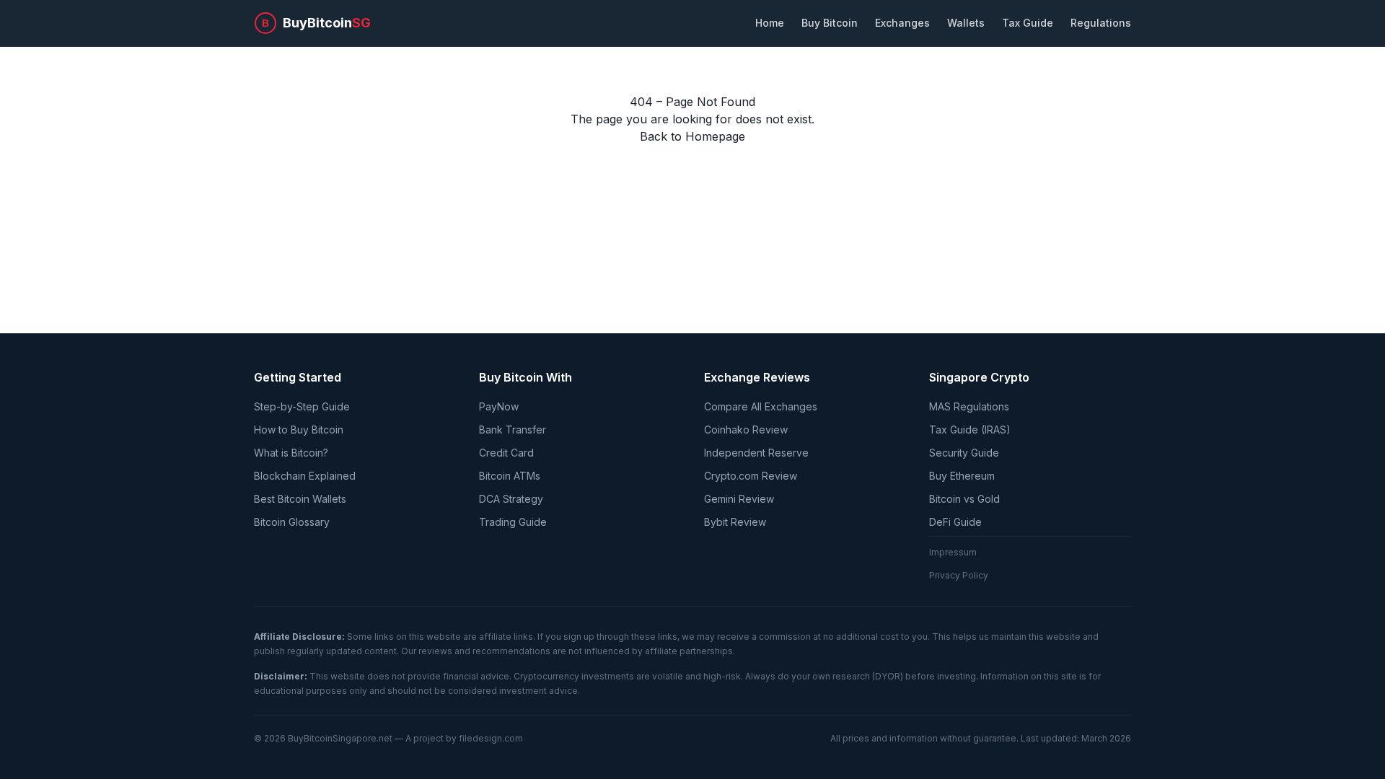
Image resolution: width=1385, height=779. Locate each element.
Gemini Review (739, 499)
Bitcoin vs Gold (964, 499)
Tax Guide (1027, 23)
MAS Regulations (969, 406)
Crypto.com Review (750, 476)
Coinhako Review (746, 429)
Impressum (953, 552)
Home (769, 23)
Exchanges (902, 23)
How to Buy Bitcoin (298, 429)
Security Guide (964, 452)
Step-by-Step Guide (302, 406)
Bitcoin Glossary (292, 522)
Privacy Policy (958, 575)
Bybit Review (735, 522)
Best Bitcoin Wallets (300, 499)
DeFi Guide (955, 522)
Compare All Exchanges (760, 406)
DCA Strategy (511, 499)
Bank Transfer (512, 429)
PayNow (499, 406)
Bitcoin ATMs (509, 476)
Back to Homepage (692, 136)
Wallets (966, 23)
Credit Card (506, 452)
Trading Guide (513, 522)
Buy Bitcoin (829, 23)
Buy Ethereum (962, 476)
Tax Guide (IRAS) (970, 429)
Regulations (1100, 23)
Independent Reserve (756, 452)
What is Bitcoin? (291, 452)
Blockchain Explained (305, 476)
